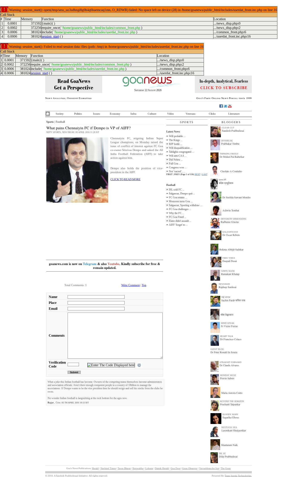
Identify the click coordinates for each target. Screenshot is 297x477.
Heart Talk (226, 336)
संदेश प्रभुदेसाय (226, 183)
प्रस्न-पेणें (222, 180)
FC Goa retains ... (178, 197)
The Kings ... (175, 140)
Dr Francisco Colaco (230, 339)
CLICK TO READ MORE (125, 179)
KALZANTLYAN (230, 232)
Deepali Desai (229, 261)
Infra (133, 113)
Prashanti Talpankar (230, 404)
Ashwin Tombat (230, 210)
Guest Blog (217, 349)
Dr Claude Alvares (229, 365)
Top (144, 285)
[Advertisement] (104, 234)
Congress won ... (178, 167)
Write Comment (130, 285)
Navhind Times (108, 468)
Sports (50, 121)
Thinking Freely (229, 153)
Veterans (190, 113)
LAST (204, 174)
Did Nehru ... (176, 159)
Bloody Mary (230, 414)
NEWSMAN (224, 284)
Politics (78, 113)
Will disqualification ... (180, 147)
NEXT (197, 174)
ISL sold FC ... (176, 189)
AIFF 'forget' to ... (178, 224)
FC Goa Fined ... (177, 217)
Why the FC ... (176, 213)
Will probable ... (177, 136)
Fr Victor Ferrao (229, 326)
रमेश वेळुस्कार (226, 314)
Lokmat (149, 468)
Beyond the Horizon (232, 401)
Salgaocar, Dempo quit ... (182, 193)
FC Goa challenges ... (180, 209)
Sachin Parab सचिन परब (233, 300)
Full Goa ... (175, 163)
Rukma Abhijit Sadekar (231, 249)
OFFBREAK (227, 140)
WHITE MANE (228, 271)
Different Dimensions (233, 219)
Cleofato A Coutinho (231, 171)
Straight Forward (230, 362)
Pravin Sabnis (227, 378)
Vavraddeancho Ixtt (209, 468)
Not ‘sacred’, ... (177, 171)
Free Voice (228, 258)
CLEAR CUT (228, 127)
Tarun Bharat (124, 468)
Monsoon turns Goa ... (180, 201)
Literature (234, 113)
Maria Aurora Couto (231, 392)
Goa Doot (175, 468)
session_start (50, 36)
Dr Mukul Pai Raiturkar (232, 156)
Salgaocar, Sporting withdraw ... (185, 205)
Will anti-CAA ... (178, 155)
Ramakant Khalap (230, 274)
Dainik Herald (162, 468)
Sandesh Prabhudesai (233, 130)
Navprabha (137, 468)
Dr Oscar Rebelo (231, 235)
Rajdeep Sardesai (227, 287)
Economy (115, 113)
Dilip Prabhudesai (228, 456)
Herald (95, 468)
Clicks (212, 113)
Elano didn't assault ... (180, 220)
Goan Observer (189, 468)
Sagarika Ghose (230, 417)
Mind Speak (227, 323)
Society (59, 113)
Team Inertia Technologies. (238, 475)
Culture (152, 113)
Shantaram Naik (229, 445)
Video (170, 113)
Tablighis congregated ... (181, 151)
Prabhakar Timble (230, 143)
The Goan (226, 468)
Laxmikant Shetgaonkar (234, 430)
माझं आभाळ (225, 297)
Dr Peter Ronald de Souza (223, 352)
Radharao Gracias (230, 222)
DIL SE (222, 453)
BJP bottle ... (175, 144)
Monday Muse (228, 375)
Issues (96, 113)
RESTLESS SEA (229, 427)
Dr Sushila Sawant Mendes (236, 197)
